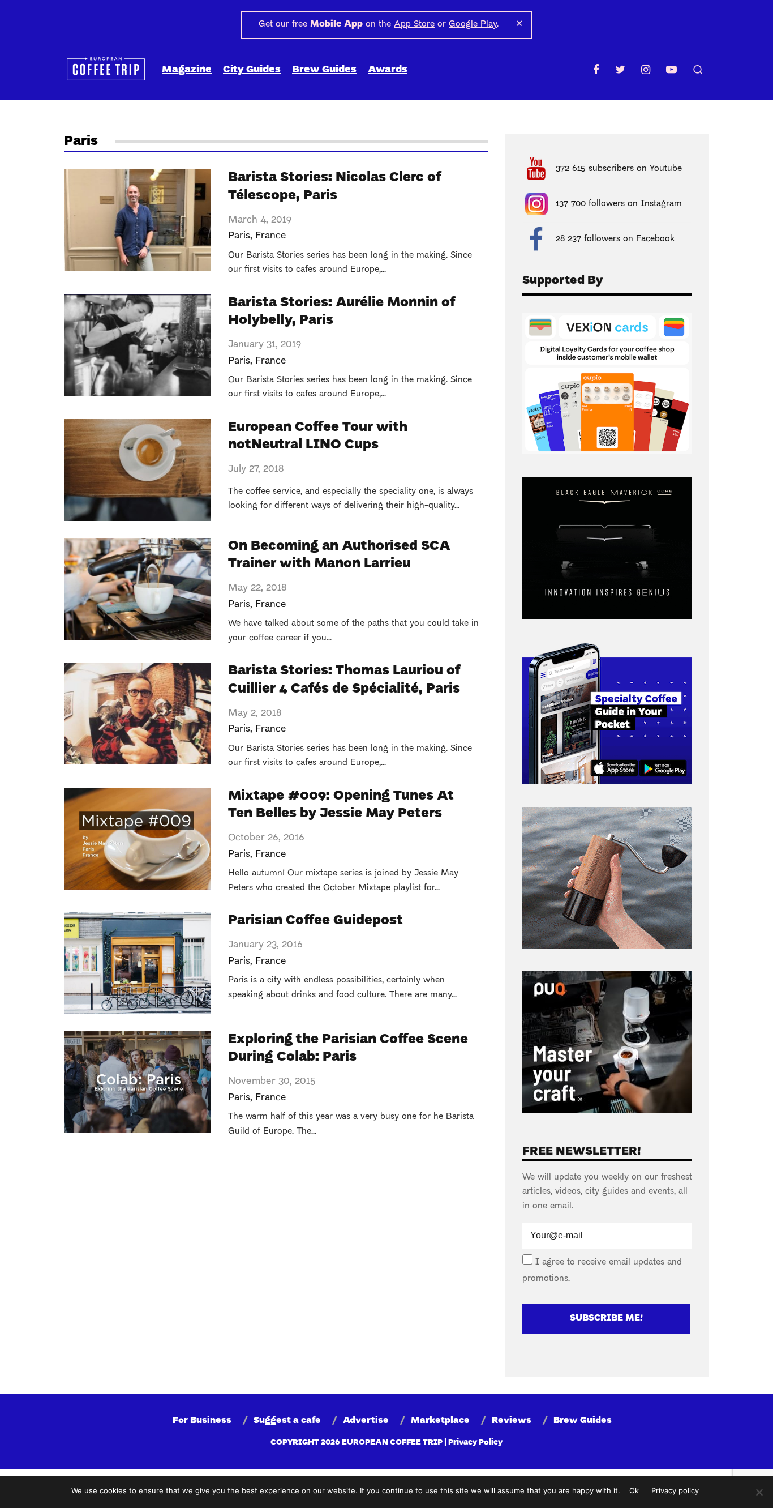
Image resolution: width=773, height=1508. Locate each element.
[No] (759, 1492)
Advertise (366, 1420)
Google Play (473, 24)
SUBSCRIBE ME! (606, 1318)
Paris (239, 236)
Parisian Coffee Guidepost (315, 921)
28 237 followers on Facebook (615, 238)
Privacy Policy (475, 1442)
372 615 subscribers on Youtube (619, 168)
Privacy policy (675, 1490)
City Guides (252, 70)
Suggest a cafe (287, 1420)
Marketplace (440, 1420)
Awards (387, 70)
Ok (634, 1490)
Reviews (511, 1420)
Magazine (187, 70)
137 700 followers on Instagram (619, 203)
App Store (414, 24)
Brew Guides (324, 70)
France (270, 236)
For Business (202, 1420)
